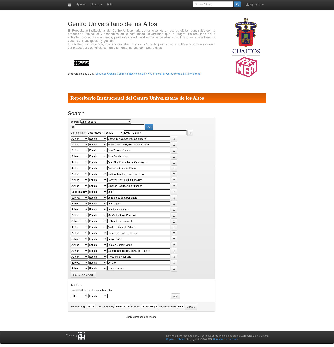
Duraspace (219, 339)
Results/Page (78, 306)
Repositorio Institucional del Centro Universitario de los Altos (137, 98)
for (72, 126)
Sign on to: (255, 4)
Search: (75, 121)
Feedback (232, 339)
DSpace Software (175, 339)
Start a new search (83, 274)
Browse (95, 4)
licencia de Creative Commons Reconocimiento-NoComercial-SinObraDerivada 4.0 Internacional (148, 73)
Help (109, 4)
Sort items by (106, 306)
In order (135, 306)
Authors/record (168, 306)
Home (82, 4)
